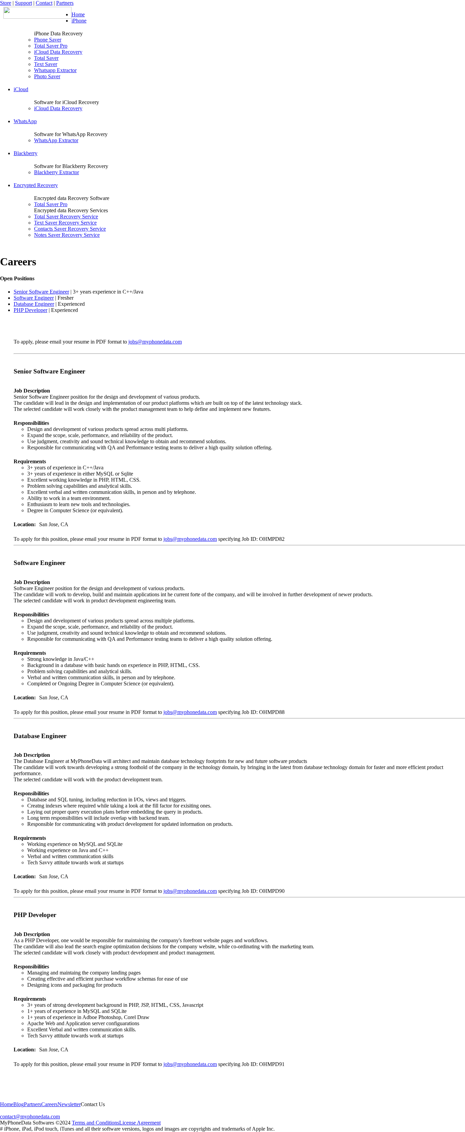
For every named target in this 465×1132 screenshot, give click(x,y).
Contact (44, 3)
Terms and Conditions (95, 1123)
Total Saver (46, 58)
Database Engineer (34, 304)
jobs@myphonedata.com (155, 342)
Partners (65, 3)
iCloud (21, 89)
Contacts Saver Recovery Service (70, 229)
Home (78, 14)
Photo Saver (47, 76)
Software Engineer (34, 298)
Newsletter (69, 1104)
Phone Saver (47, 40)
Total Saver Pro (50, 46)
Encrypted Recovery (36, 185)
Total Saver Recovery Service (66, 216)
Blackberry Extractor (56, 172)
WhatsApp (25, 121)
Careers (49, 1104)
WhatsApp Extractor (56, 140)
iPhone (78, 20)
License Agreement (140, 1123)
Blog (18, 1104)
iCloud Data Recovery (58, 52)
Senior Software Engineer (41, 292)
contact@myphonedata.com (30, 1116)
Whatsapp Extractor (55, 70)
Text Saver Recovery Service (65, 223)
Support (23, 3)
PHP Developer (30, 310)
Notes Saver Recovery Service (67, 235)
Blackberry (25, 153)
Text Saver (45, 64)
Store (5, 3)
